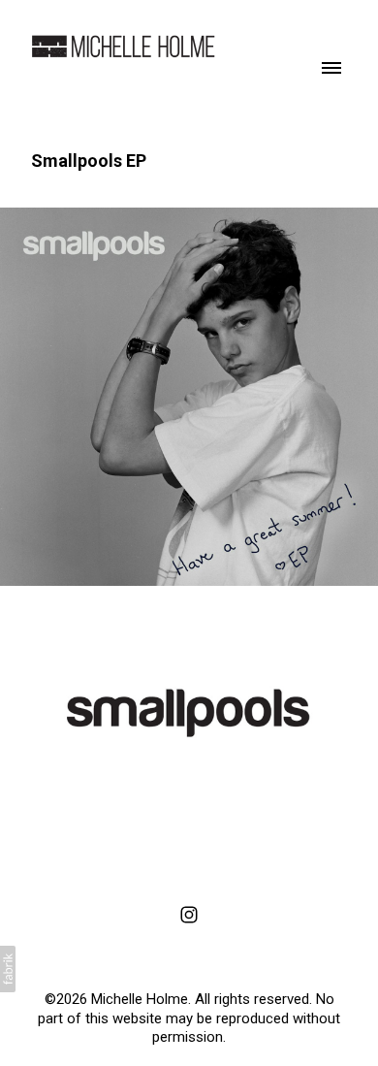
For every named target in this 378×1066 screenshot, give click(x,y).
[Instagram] (189, 914)
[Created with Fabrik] (8, 969)
